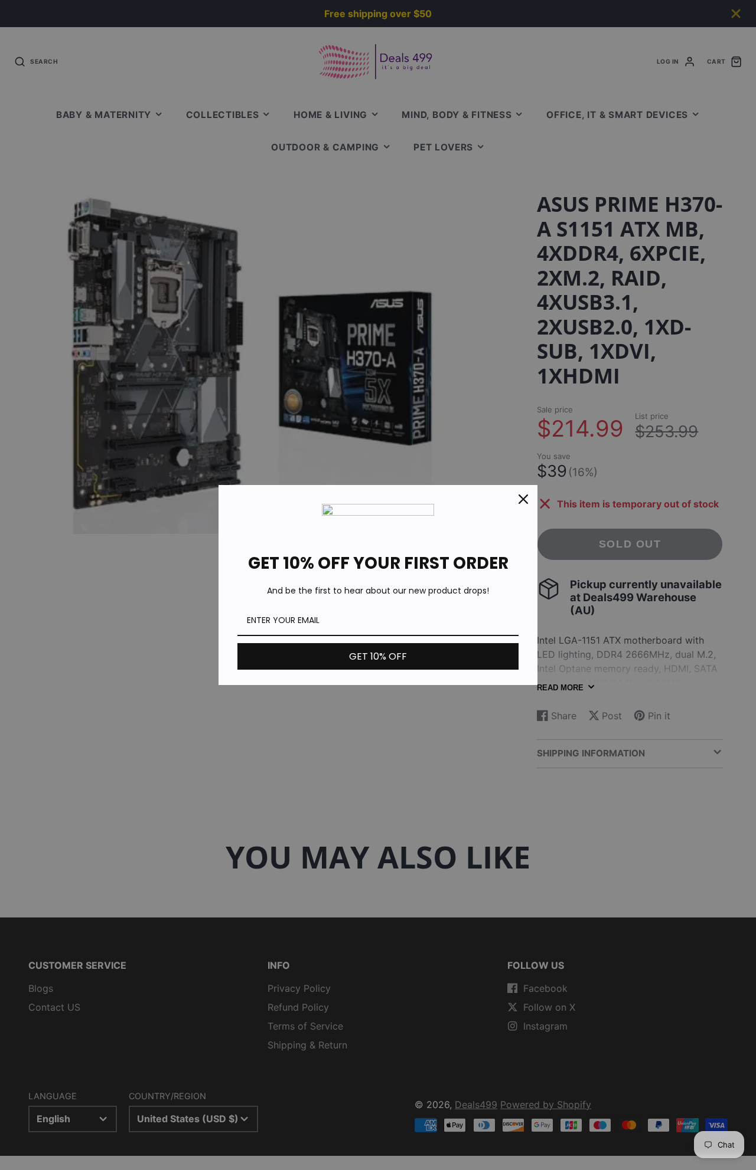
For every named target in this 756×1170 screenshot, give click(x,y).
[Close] (523, 499)
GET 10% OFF (378, 656)
